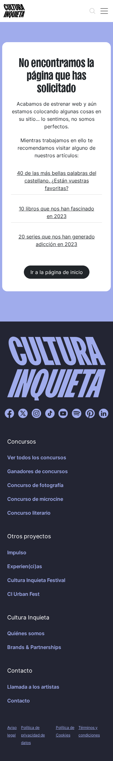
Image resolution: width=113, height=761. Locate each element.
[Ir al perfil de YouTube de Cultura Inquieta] (63, 413)
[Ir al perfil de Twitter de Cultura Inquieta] (23, 413)
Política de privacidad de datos (33, 735)
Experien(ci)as (24, 566)
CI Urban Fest (23, 594)
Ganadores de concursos (37, 471)
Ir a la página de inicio (56, 272)
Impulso (16, 552)
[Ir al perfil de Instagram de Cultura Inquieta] (36, 413)
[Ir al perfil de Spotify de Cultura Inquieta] (76, 413)
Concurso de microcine (35, 499)
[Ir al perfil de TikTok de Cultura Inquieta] (50, 413)
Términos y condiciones (89, 731)
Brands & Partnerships (34, 647)
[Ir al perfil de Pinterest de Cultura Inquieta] (90, 413)
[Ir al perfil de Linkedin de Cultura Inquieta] (103, 413)
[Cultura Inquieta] (13, 11)
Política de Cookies (65, 731)
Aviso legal (12, 731)
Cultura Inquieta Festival (36, 580)
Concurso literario (29, 513)
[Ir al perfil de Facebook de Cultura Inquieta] (9, 413)
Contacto (18, 700)
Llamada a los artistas (33, 687)
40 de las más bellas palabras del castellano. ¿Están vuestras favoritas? (56, 180)
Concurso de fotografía (35, 485)
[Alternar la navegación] (104, 11)
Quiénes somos (26, 633)
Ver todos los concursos (36, 457)
